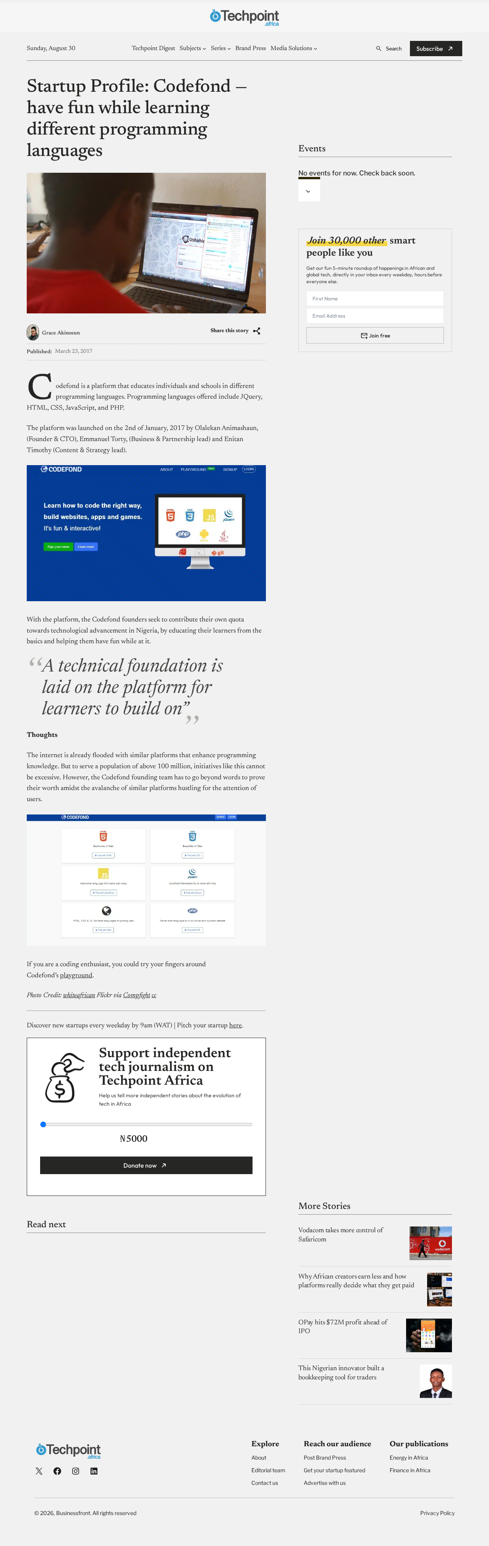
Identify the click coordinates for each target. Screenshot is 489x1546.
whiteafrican (79, 995)
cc (154, 995)
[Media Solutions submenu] (315, 48)
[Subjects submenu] (204, 48)
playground (76, 975)
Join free (379, 335)
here (235, 1025)
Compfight (136, 995)
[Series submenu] (229, 48)
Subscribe (429, 48)
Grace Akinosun (61, 333)
